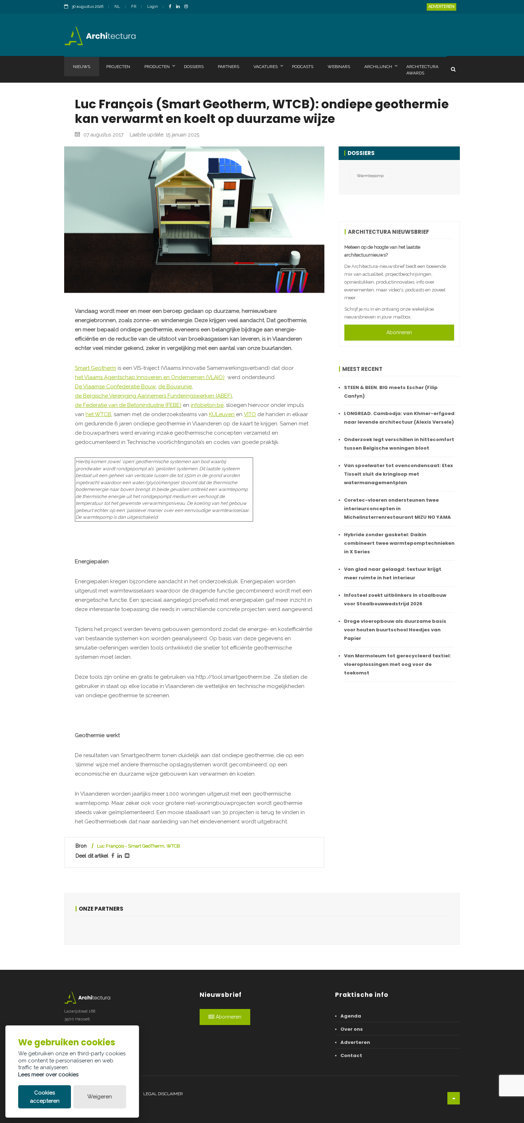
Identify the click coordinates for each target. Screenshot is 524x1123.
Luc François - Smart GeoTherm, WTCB (138, 846)
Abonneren (399, 332)
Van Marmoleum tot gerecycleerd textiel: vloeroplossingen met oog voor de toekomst (397, 664)
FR (133, 6)
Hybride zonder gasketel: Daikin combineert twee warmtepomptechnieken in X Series (399, 543)
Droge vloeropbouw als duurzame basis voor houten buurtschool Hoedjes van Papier (395, 630)
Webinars (339, 66)
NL (117, 6)
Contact (351, 1055)
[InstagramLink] (187, 7)
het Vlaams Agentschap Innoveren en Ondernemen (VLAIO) (150, 377)
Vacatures (265, 66)
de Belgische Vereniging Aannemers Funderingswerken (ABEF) (153, 396)
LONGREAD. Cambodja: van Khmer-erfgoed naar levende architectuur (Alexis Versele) (399, 417)
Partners (228, 66)
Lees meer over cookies (48, 1074)
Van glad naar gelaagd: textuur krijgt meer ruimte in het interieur (392, 573)
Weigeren (99, 1096)
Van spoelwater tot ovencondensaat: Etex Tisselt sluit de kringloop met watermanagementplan (398, 474)
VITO (250, 414)
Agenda (350, 1016)
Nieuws (81, 66)
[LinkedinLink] (179, 7)
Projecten (118, 66)
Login (152, 6)
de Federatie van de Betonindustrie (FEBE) (128, 405)
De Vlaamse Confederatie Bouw (115, 386)
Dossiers (194, 66)
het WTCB (98, 414)
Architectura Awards (422, 70)
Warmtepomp (370, 175)
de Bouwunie (175, 386)
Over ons (351, 1029)
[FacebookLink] (172, 7)
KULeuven (222, 414)
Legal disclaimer (163, 1093)
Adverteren (441, 6)
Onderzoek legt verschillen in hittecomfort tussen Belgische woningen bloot (399, 443)
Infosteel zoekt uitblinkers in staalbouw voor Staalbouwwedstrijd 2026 (395, 599)
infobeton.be (207, 405)
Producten (157, 66)
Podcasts (302, 66)
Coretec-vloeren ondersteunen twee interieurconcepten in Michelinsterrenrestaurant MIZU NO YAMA (397, 509)
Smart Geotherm (95, 368)
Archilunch (378, 66)
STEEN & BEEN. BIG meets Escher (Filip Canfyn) (391, 391)
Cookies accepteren (45, 1097)
